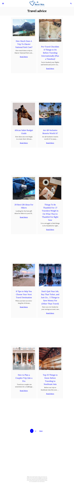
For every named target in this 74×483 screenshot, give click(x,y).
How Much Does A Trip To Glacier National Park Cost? (23, 44)
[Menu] (3, 3)
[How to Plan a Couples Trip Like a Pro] (24, 358)
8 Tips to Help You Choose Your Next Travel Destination (24, 294)
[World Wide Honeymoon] (37, 3)
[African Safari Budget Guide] (24, 114)
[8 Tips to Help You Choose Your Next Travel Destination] (24, 275)
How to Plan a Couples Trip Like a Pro (23, 378)
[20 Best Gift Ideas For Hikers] (24, 188)
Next (41, 431)
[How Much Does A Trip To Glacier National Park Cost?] (24, 27)
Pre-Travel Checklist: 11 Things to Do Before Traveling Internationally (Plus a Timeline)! (50, 52)
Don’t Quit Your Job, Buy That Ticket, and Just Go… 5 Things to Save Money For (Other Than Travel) (50, 297)
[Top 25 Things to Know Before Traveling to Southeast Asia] (50, 358)
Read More (24, 57)
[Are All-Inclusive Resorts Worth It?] (50, 114)
